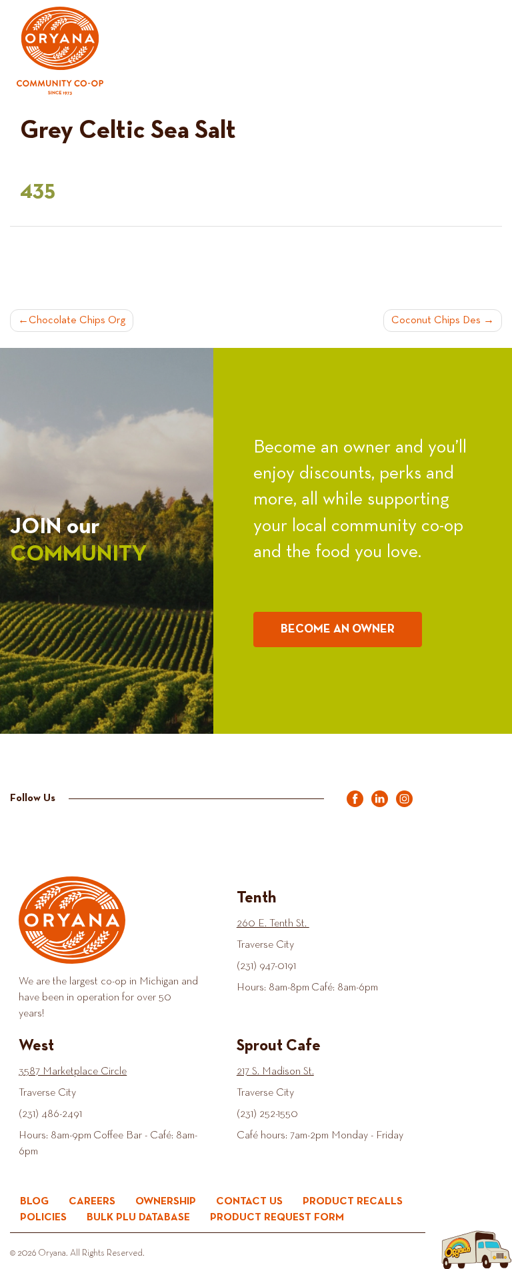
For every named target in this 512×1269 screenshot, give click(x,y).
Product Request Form (277, 1217)
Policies (43, 1217)
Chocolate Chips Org (77, 320)
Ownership (165, 1201)
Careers (92, 1201)
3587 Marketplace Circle (73, 1071)
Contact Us (249, 1201)
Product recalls (353, 1201)
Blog (34, 1201)
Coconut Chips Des (436, 320)
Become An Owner (338, 629)
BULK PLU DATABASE (138, 1217)
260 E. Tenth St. (273, 923)
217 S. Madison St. (275, 1071)
